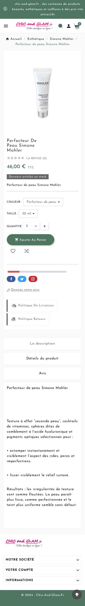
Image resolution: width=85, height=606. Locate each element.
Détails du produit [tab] (42, 358)
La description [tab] (42, 343)
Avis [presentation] (42, 373)
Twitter (22, 279)
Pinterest (33, 279)
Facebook (11, 279)
